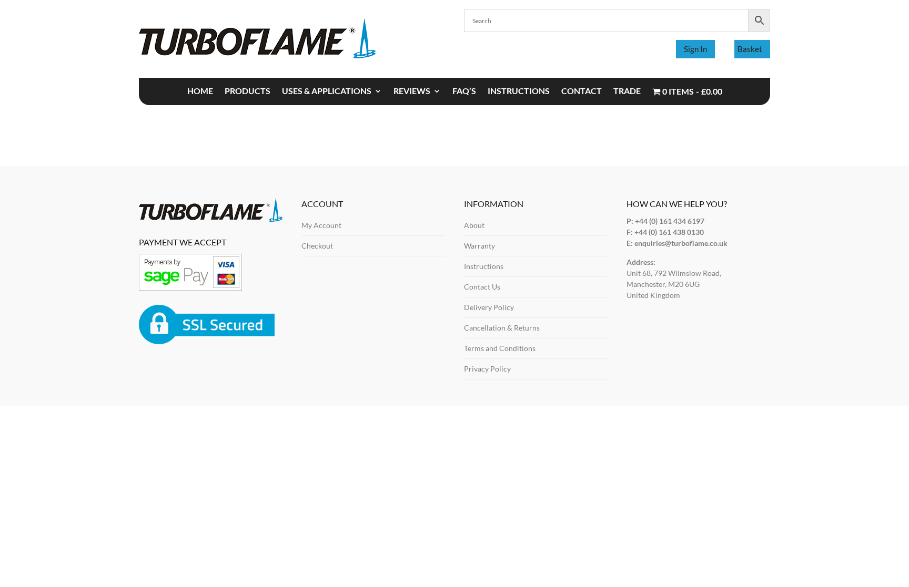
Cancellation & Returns (502, 327)
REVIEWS (411, 91)
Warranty (479, 245)
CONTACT (581, 91)
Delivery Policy (489, 307)
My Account (321, 225)
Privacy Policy (487, 368)
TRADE (627, 91)
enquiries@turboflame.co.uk (681, 243)
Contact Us (482, 286)
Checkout (317, 245)
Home (200, 91)
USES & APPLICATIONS (326, 91)
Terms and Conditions (500, 348)
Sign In (695, 49)
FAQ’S (464, 91)
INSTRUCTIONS (519, 91)
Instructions (483, 266)
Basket (750, 49)
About (474, 225)
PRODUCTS (247, 91)
